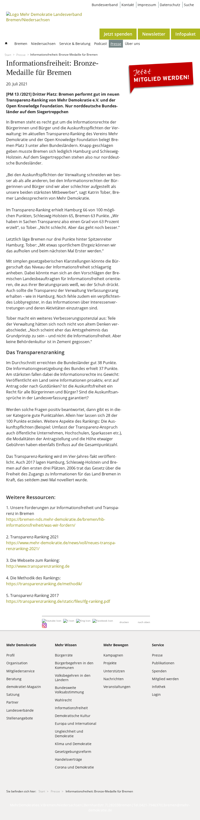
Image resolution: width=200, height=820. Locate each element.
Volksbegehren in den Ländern (72, 677)
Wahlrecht (63, 700)
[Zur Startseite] (45, 19)
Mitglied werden (165, 678)
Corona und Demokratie (74, 767)
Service (158, 645)
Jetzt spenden (118, 34)
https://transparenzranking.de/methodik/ (44, 583)
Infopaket (185, 34)
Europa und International (75, 723)
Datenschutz (170, 4)
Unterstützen (114, 671)
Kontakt (127, 4)
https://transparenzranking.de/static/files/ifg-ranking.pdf (58, 601)
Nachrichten (113, 678)
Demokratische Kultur (72, 715)
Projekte (110, 663)
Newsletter (153, 34)
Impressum (147, 4)
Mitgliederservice (20, 671)
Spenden (159, 671)
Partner (12, 702)
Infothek (158, 686)
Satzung (13, 694)
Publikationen (163, 663)
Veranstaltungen (116, 686)
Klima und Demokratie (73, 743)
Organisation (17, 663)
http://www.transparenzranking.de (38, 566)
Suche (189, 4)
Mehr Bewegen (115, 645)
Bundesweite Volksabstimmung (69, 689)
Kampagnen (113, 655)
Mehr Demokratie (21, 645)
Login (156, 694)
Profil (10, 655)
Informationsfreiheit (71, 708)
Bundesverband (105, 4)
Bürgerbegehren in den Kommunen (74, 665)
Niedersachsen (43, 43)
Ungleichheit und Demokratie (69, 733)
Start (8, 54)
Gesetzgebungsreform (73, 751)
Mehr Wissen (66, 645)
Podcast (100, 43)
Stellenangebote (19, 718)
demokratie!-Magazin (23, 686)
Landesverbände (20, 710)
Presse (115, 43)
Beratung (13, 678)
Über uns (132, 43)
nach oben (144, 622)
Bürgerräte (64, 655)
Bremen (20, 43)
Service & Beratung (74, 43)
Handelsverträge (68, 759)
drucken (124, 622)
